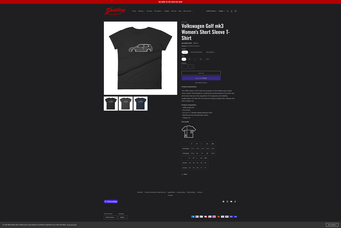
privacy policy (181, 192)
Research (140, 192)
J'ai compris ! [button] (332, 225)
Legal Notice (171, 192)
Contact (170, 195)
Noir (185, 52)
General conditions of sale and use (155, 192)
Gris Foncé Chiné (197, 52)
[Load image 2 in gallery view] (126, 104)
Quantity (184, 63)
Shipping (184, 46)
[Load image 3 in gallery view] (141, 104)
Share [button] (185, 174)
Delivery (199, 192)
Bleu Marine (211, 52)
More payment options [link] (201, 82)
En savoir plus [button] (72, 225)
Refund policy (191, 192)
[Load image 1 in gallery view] (111, 104)
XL (201, 59)
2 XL (208, 59)
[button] (141, 11)
